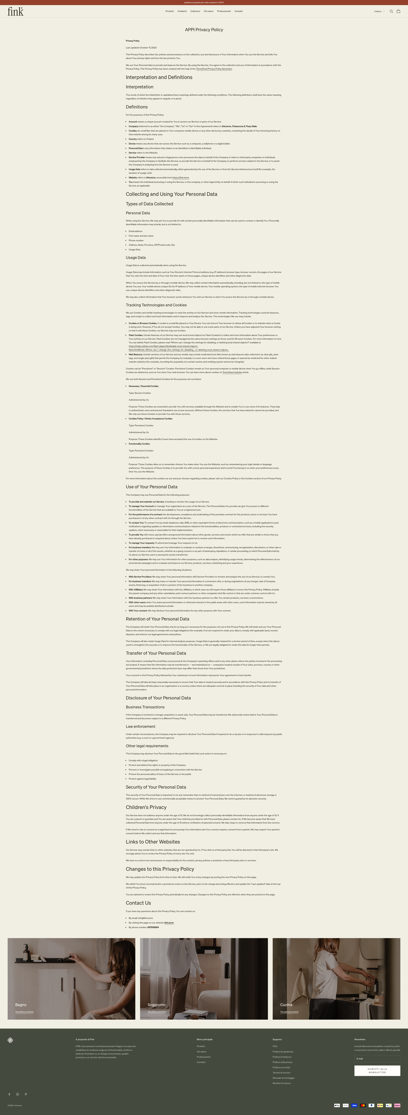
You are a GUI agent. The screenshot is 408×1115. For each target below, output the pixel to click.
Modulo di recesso (282, 1083)
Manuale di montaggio (284, 1078)
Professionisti (224, 11)
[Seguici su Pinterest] (25, 1094)
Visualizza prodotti (24, 1012)
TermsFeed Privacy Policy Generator (214, 69)
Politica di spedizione (283, 1051)
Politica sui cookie (281, 1067)
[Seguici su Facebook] (9, 1094)
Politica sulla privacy (282, 1062)
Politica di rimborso (282, 1057)
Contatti (239, 11)
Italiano (378, 11)
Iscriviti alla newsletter (377, 1070)
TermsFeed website (232, 372)
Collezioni (195, 11)
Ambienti (182, 11)
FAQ (275, 1046)
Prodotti (170, 11)
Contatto (201, 1062)
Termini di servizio (281, 1072)
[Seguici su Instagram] (17, 1094)
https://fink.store (180, 177)
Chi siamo (208, 11)
